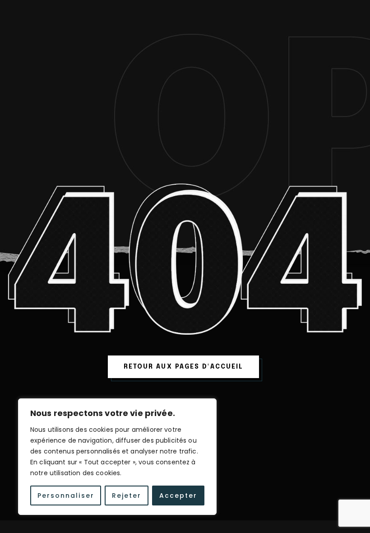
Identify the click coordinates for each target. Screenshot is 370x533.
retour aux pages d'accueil (184, 367)
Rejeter (127, 495)
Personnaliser (65, 495)
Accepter (178, 495)
